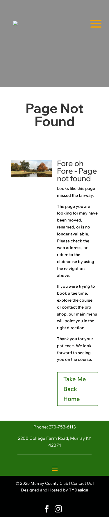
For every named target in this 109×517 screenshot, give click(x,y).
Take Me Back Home (74, 388)
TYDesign (78, 490)
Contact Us (81, 483)
